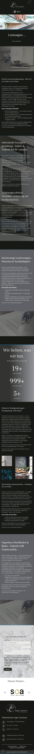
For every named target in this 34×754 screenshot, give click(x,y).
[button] (5, 692)
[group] (17, 369)
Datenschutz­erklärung (17, 748)
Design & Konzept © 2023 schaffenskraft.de (17, 752)
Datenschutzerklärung (18, 656)
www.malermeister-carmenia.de (15, 739)
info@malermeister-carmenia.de (19, 663)
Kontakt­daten (12, 746)
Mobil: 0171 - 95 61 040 (12, 729)
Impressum (22, 746)
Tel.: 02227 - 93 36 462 (12, 725)
